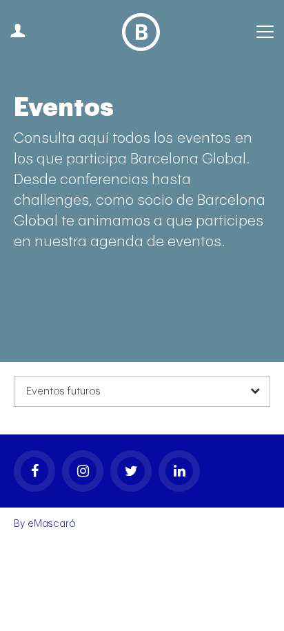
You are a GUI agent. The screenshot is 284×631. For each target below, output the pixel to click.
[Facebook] (34, 471)
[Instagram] (82, 471)
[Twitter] (131, 471)
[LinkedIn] (179, 471)
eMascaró (52, 524)
